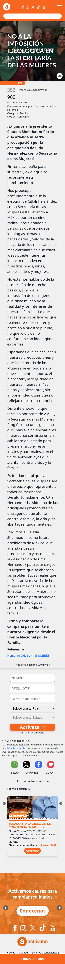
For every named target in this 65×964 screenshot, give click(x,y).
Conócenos (33, 910)
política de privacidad (15, 748)
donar (50, 772)
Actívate (32, 850)
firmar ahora (32, 959)
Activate (30, 727)
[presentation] (4, 803)
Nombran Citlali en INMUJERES (28, 655)
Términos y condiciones (43, 952)
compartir (32, 772)
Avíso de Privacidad (17, 952)
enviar (15, 772)
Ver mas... (14, 841)
